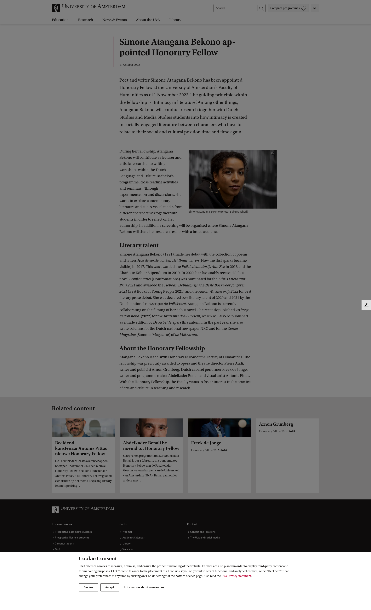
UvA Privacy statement (236, 576)
